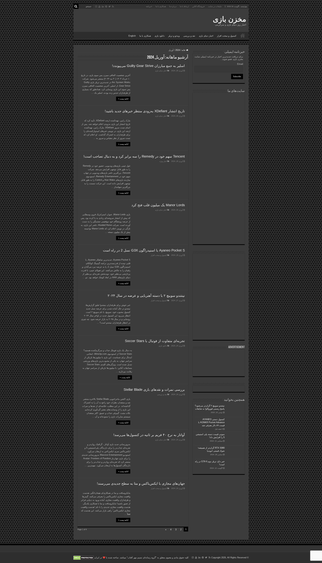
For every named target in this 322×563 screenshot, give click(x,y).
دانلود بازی (160, 36)
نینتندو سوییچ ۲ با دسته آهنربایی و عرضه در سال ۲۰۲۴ (146, 295)
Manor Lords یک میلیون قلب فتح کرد (158, 205)
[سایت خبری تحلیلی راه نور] (218, 141)
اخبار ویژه (163, 161)
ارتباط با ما (184, 6)
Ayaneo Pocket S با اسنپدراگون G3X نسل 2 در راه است (144, 250)
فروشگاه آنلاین (198, 6)
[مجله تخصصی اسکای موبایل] (218, 218)
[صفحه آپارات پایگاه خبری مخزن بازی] (218, 308)
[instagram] (96, 7)
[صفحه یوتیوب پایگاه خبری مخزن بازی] (218, 286)
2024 (177, 50)
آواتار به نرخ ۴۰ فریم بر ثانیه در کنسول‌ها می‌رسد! (149, 435)
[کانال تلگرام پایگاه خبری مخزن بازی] (218, 270)
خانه (184, 50)
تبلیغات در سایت (215, 6)
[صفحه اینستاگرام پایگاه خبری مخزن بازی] (218, 259)
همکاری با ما (160, 6)
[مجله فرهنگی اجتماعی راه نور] (218, 125)
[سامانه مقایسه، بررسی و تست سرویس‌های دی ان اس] (218, 235)
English (132, 36)
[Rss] (113, 7)
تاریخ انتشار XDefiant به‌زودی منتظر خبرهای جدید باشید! (145, 111)
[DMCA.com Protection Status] (83, 557)
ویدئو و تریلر (174, 36)
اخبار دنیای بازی (206, 36)
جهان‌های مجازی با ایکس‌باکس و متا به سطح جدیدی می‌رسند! (141, 483)
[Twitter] (109, 7)
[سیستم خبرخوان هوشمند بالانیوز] (218, 199)
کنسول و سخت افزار (226, 36)
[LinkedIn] (102, 7)
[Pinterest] (106, 7)
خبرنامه (149, 6)
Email (240, 64)
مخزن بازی (229, 19)
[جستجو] (75, 6)
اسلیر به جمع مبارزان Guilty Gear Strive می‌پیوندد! (148, 66)
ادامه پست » (123, 99)
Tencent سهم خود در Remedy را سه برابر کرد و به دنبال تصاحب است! (134, 156)
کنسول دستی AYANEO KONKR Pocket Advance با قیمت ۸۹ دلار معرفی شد (211, 422)
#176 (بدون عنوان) (242, 35)
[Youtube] (99, 7)
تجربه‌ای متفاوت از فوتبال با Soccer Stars (155, 341)
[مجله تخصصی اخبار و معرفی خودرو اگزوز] (218, 179)
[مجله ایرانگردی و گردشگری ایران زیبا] (218, 159)
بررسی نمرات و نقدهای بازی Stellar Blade (154, 389)
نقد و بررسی (189, 36)
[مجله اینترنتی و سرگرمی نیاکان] (218, 107)
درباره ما (172, 6)
